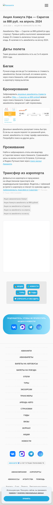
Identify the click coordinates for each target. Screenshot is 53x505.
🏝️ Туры (20, 293)
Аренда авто (26, 402)
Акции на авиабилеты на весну (16, 214)
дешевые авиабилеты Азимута (32, 94)
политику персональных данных (31, 493)
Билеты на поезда (26, 370)
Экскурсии (26, 389)
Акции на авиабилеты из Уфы (27, 26)
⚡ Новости (33, 286)
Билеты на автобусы (26, 364)
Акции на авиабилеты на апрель (17, 210)
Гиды (26, 415)
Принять (26, 499)
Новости (26, 441)
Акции (26, 434)
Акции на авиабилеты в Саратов (17, 206)
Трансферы (26, 396)
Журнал (26, 428)
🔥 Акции (18, 286)
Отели (26, 377)
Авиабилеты (26, 357)
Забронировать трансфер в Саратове (20, 190)
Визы (26, 422)
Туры (26, 383)
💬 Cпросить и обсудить (26, 299)
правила (12, 493)
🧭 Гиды (32, 293)
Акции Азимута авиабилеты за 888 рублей (21, 202)
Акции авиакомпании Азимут (15, 199)
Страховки (26, 409)
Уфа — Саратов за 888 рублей (26, 97)
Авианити (26, 351)
